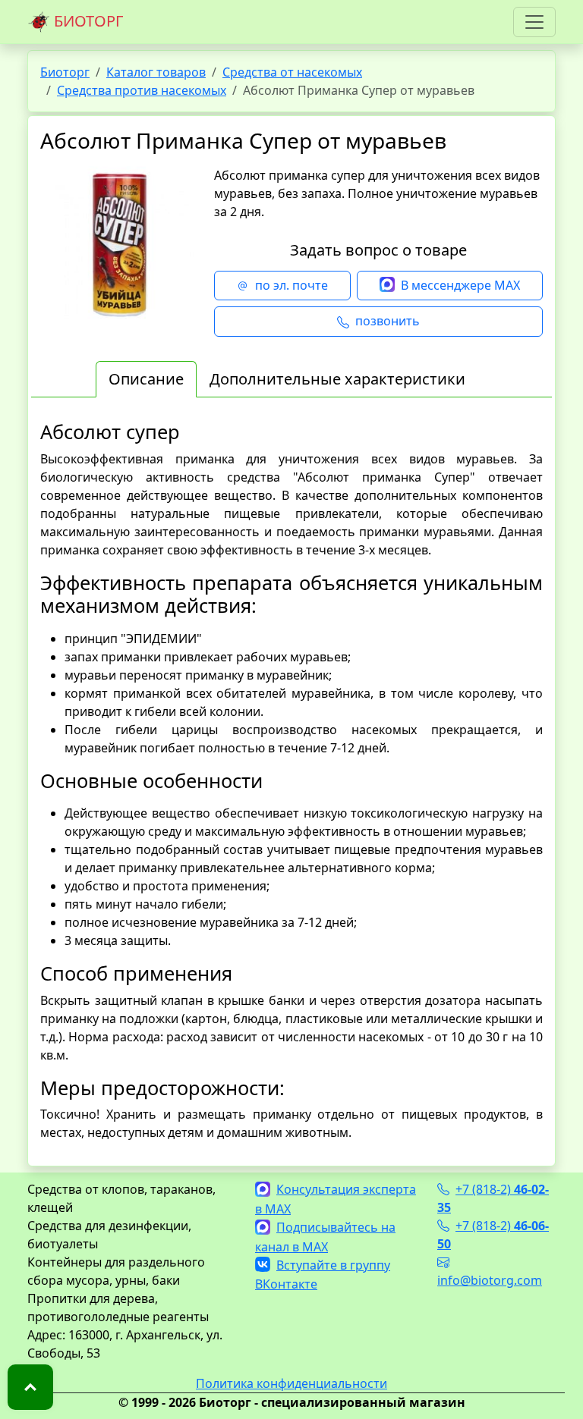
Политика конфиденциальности (291, 1383)
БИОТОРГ (86, 21)
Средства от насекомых (292, 72)
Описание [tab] (146, 379)
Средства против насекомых (141, 90)
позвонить (387, 320)
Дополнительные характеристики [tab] (337, 379)
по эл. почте (291, 285)
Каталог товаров (156, 72)
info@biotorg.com (489, 1280)
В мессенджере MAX (460, 285)
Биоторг (65, 72)
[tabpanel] (291, 780)
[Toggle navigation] (534, 22)
